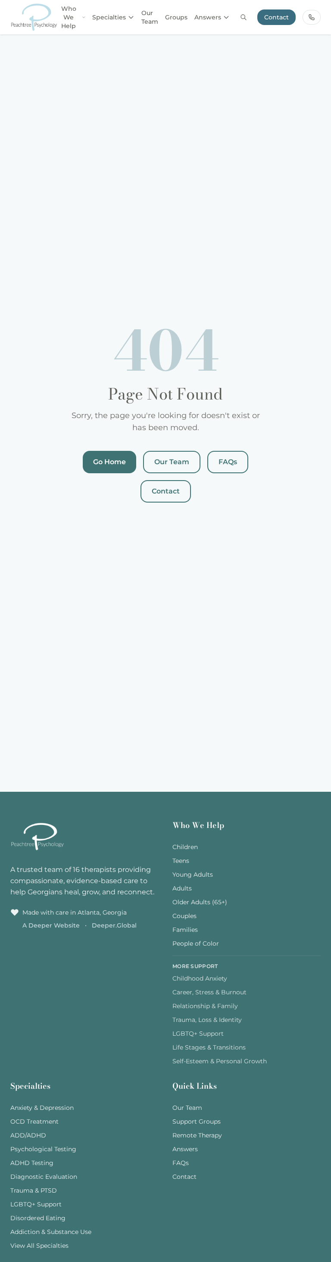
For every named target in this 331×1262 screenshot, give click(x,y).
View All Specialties (39, 1246)
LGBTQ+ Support (198, 1033)
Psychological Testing (43, 1149)
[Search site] (243, 17)
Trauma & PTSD (33, 1190)
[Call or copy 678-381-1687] (312, 17)
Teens (180, 861)
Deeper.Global (114, 925)
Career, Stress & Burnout (209, 992)
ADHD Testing (31, 1163)
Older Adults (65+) (199, 902)
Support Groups (196, 1121)
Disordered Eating (38, 1218)
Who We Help (68, 17)
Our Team (149, 17)
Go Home (109, 462)
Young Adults (192, 874)
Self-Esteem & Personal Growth (219, 1061)
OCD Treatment (34, 1121)
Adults (182, 888)
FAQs (228, 462)
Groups (176, 17)
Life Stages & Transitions (209, 1047)
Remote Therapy (197, 1135)
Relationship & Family (205, 1006)
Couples (184, 916)
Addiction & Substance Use (50, 1232)
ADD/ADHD (28, 1135)
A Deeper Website (51, 925)
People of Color (195, 943)
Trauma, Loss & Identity (207, 1020)
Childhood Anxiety (199, 978)
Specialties (109, 17)
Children (185, 847)
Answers (207, 17)
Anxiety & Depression (42, 1108)
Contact (276, 17)
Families (185, 930)
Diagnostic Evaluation (43, 1177)
